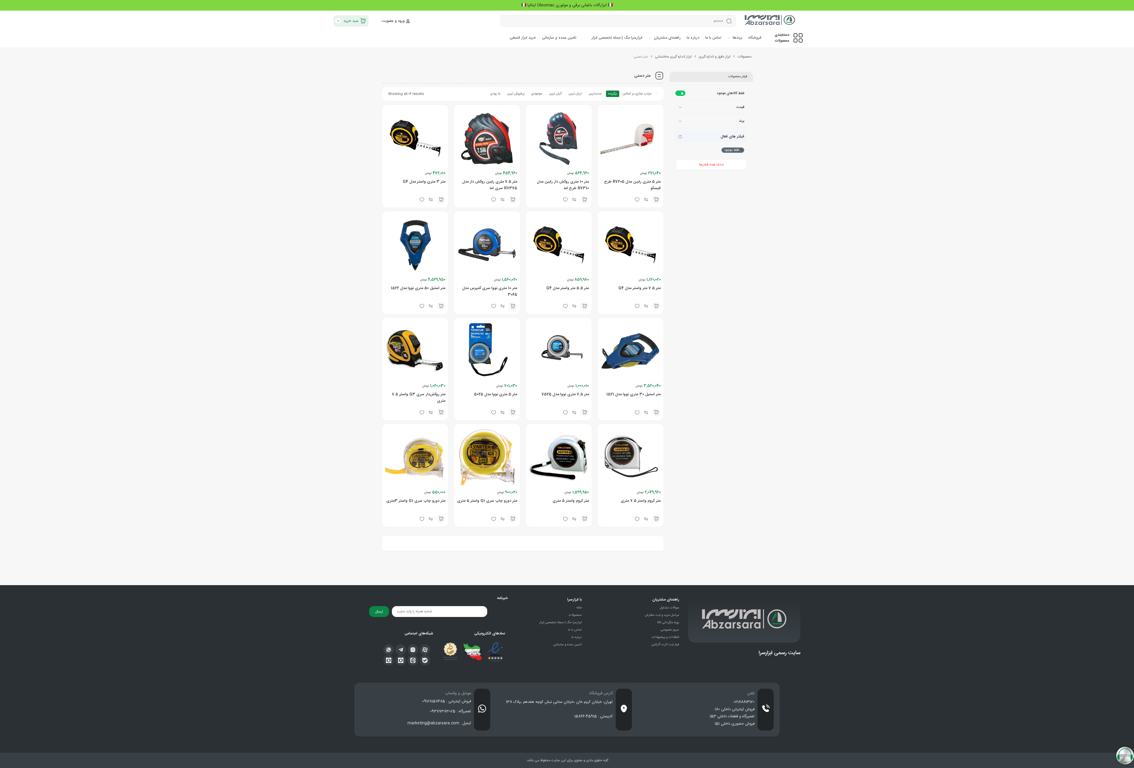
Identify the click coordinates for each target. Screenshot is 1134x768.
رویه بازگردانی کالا (668, 622)
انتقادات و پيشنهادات (665, 637)
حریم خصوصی (670, 630)
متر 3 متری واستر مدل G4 (424, 181)
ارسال (379, 612)
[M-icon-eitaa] (413, 660)
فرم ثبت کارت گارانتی (665, 644)
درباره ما (576, 637)
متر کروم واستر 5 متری (571, 501)
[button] (656, 199)
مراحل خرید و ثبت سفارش (662, 615)
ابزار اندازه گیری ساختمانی (673, 57)
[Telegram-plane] (400, 649)
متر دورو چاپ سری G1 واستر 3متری (415, 501)
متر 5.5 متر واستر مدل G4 (567, 288)
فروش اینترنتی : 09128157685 (446, 701)
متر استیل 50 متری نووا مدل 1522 (418, 288)
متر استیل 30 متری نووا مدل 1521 (633, 394)
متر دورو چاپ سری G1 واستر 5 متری (487, 501)
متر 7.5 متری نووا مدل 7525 (565, 394)
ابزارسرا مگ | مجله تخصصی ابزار (560, 622)
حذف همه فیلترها (711, 165)
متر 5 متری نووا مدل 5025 (495, 394)
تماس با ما (575, 630)
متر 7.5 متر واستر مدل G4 (639, 288)
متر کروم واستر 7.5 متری (641, 501)
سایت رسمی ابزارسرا (779, 653)
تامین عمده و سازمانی (567, 644)
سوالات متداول (669, 608)
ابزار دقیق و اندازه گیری (715, 57)
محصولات (745, 57)
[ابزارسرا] (770, 21)
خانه (579, 608)
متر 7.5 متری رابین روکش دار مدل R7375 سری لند (489, 184)
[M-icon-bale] (425, 660)
